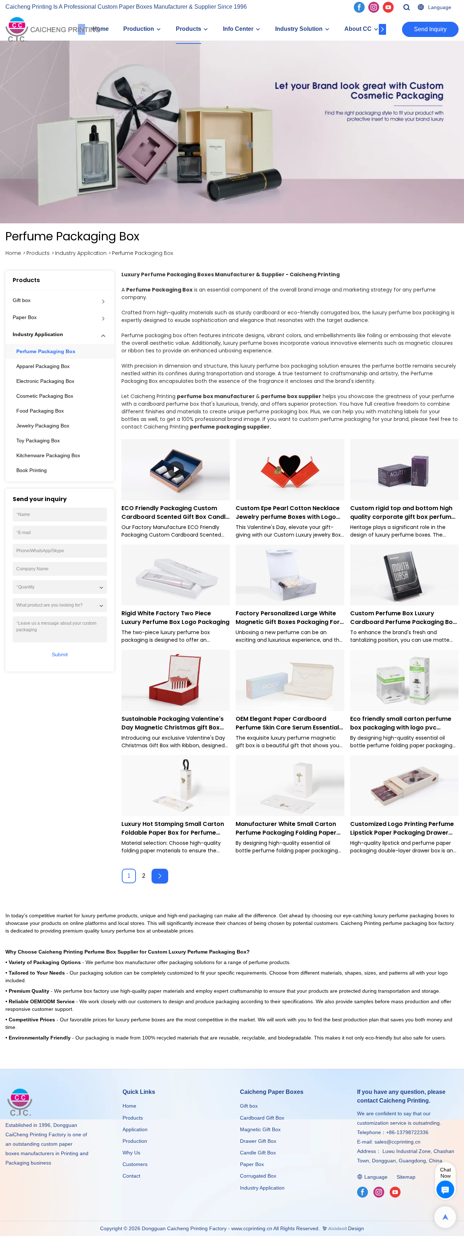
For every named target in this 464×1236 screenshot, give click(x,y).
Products (188, 29)
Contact (131, 1176)
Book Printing (31, 470)
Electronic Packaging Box (45, 381)
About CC (358, 29)
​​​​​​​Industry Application (262, 1188)
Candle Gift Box (258, 1153)
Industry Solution (299, 29)
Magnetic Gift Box (260, 1129)
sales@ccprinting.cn (397, 1142)
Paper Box (25, 317)
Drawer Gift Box (258, 1141)
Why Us (131, 1153)
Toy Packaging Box (38, 440)
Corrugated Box (258, 1176)
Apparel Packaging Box (43, 366)
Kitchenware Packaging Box (48, 455)
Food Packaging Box (40, 411)
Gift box (21, 300)
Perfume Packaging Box (142, 253)
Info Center (238, 29)
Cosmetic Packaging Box (44, 396)
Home (13, 253)
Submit (60, 655)
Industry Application (81, 253)
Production (138, 29)
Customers (135, 1164)
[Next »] (160, 876)
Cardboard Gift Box (262, 1118)
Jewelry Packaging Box (42, 426)
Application (135, 1129)
